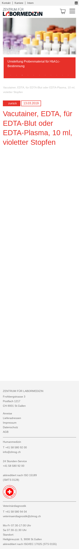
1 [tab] (11, 75)
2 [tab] (16, 75)
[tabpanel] (40, 65)
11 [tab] (68, 75)
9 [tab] (57, 75)
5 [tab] (34, 75)
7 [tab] (45, 75)
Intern (30, 3)
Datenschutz (10, 427)
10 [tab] (62, 75)
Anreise (7, 413)
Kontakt (6, 3)
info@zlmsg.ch (12, 452)
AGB (5, 431)
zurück (12, 103)
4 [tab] (28, 75)
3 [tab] (22, 75)
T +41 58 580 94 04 (15, 511)
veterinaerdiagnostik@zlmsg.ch (22, 516)
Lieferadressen (12, 418)
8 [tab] (51, 75)
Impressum (9, 422)
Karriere (19, 3)
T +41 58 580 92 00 (15, 447)
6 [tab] (39, 75)
